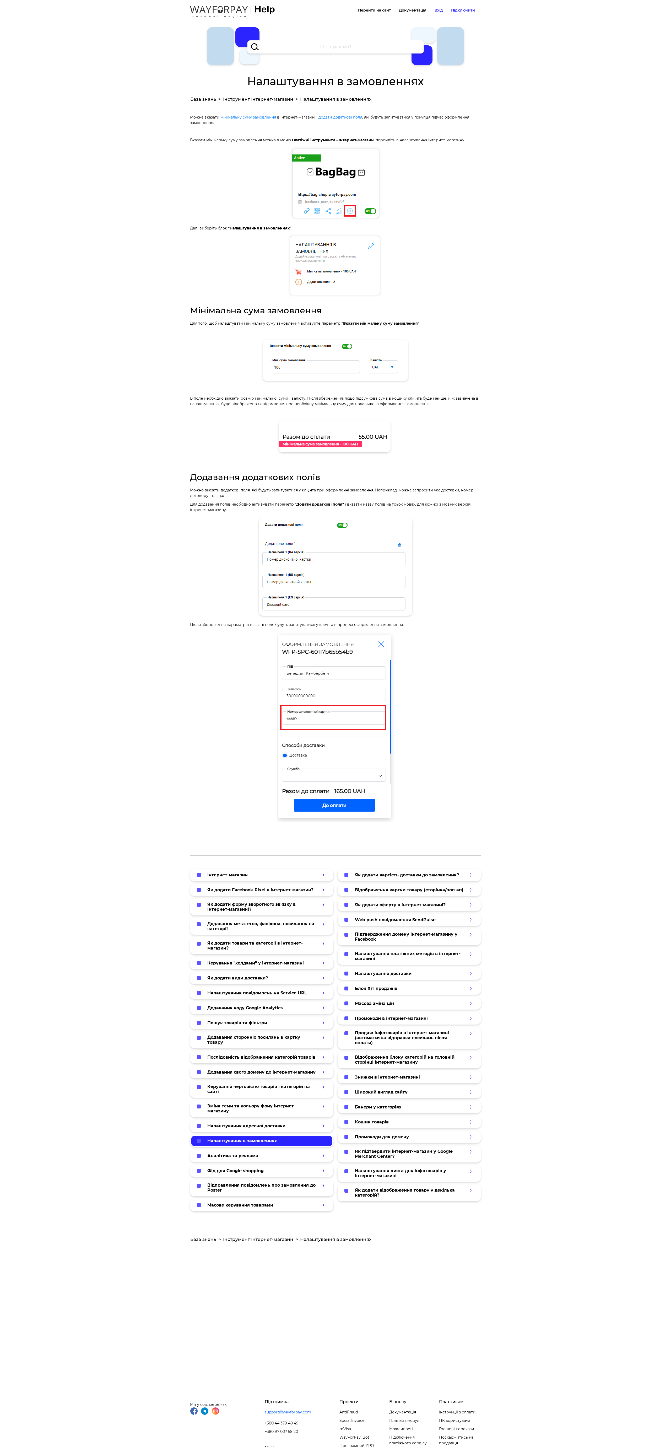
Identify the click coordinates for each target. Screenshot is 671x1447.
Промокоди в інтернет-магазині (391, 1018)
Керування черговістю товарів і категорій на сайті (258, 1089)
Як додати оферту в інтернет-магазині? (400, 904)
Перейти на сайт (374, 10)
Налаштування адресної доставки (246, 1125)
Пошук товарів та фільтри (237, 1022)
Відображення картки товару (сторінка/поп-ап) (409, 889)
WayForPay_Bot (354, 1437)
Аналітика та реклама (232, 1155)
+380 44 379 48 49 (282, 1423)
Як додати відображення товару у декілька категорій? (405, 1193)
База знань (203, 99)
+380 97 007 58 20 (281, 1431)
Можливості (401, 1429)
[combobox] (335, 46)
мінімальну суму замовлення (248, 117)
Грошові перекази (456, 1429)
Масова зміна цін (374, 1003)
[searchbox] (335, 46)
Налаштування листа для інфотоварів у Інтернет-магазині (400, 1173)
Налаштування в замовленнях (242, 1140)
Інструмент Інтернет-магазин (258, 99)
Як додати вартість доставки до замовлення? (407, 874)
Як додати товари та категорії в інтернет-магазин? (255, 946)
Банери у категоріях (378, 1107)
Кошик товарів (372, 1121)
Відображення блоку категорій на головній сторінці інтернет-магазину (404, 1060)
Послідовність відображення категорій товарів (261, 1057)
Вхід (439, 10)
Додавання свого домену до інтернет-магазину (261, 1072)
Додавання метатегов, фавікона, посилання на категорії (260, 926)
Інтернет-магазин (227, 874)
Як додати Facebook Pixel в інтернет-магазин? (260, 889)
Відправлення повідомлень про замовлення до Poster (261, 1188)
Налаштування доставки (383, 973)
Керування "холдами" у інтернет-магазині (255, 963)
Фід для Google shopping (235, 1170)
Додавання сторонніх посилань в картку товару (253, 1040)
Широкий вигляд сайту (381, 1092)
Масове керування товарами (240, 1205)
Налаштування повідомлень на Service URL (257, 992)
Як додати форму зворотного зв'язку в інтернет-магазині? (251, 907)
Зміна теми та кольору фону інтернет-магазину (251, 1108)
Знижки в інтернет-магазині (387, 1077)
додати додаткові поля (339, 117)
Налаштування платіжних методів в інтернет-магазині (408, 956)
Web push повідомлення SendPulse (395, 919)
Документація (412, 10)
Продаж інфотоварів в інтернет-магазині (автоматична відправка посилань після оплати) (402, 1037)
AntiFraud (348, 1412)
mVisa (345, 1429)
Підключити (463, 10)
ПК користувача (454, 1420)
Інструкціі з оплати (457, 1412)
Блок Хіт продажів (376, 988)
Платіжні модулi (404, 1420)
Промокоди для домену (382, 1136)
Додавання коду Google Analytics (245, 1007)
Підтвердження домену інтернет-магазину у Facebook (406, 937)
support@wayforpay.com (288, 1412)
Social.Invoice (351, 1420)
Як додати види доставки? (237, 978)
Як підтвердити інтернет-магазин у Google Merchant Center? (404, 1154)
